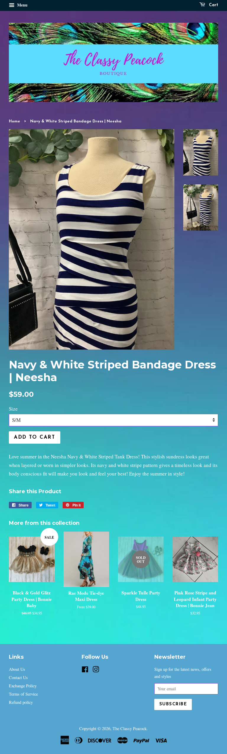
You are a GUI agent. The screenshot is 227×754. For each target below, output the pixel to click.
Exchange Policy (23, 686)
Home (14, 121)
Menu (21, 5)
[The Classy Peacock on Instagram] (96, 670)
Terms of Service (23, 694)
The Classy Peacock (130, 728)
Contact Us (18, 677)
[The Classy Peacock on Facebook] (85, 670)
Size (13, 408)
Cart (212, 5)
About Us (17, 669)
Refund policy (21, 702)
